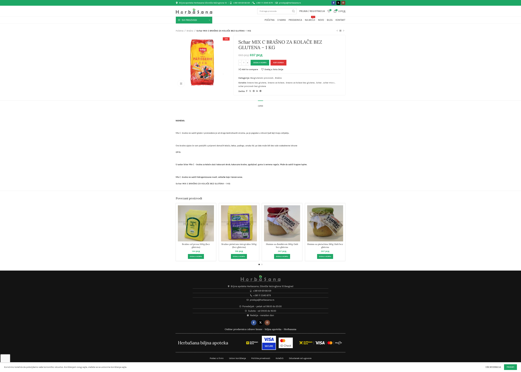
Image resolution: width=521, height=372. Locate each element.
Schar (319, 82)
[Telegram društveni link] (260, 91)
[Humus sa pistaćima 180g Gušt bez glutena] (325, 223)
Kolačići (280, 358)
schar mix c (328, 82)
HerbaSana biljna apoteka (203, 343)
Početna (179, 30)
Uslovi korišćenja (237, 358)
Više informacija (493, 367)
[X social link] (338, 3)
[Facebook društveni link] (333, 3)
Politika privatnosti (260, 358)
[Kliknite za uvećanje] (181, 83)
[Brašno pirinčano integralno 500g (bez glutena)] (239, 223)
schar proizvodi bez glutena (252, 86)
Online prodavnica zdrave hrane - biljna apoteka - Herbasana (260, 329)
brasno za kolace (276, 82)
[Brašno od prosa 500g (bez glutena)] (196, 223)
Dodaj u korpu (259, 63)
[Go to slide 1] (259, 264)
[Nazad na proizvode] (340, 30)
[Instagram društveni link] (343, 3)
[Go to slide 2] (262, 264)
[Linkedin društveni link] (257, 91)
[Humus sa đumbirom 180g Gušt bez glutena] (282, 223)
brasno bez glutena (256, 82)
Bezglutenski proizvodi (261, 78)
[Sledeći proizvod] (343, 30)
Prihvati (510, 367)
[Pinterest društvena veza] (253, 91)
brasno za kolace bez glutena (300, 82)
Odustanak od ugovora (300, 358)
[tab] (260, 104)
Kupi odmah (278, 63)
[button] (196, 256)
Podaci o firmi (217, 358)
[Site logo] (194, 11)
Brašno (190, 30)
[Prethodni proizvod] (337, 30)
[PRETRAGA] (293, 11)
